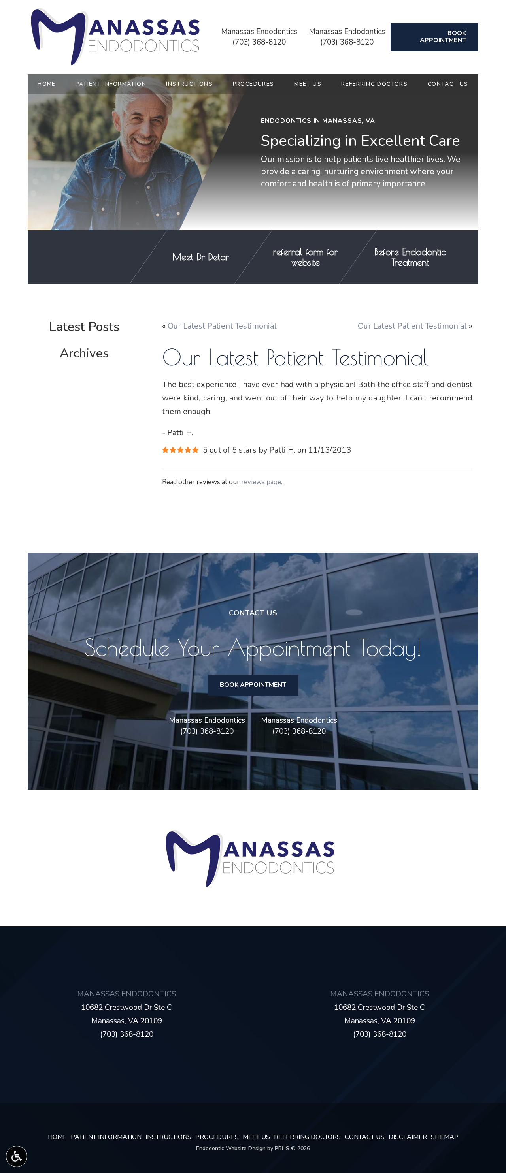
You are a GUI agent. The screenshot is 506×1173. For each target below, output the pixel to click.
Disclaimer (408, 1137)
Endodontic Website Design (231, 1148)
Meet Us (307, 84)
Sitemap (445, 1137)
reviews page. (261, 482)
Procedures (253, 84)
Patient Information (111, 84)
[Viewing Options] (16, 1156)
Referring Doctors (374, 84)
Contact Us (448, 84)
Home (47, 84)
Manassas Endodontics (259, 31)
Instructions (189, 84)
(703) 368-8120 (259, 42)
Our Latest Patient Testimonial (222, 326)
